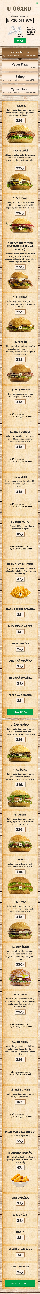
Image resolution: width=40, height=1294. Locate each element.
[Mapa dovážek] (21, 31)
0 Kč (20, 40)
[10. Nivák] (20, 930)
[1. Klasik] (20, 133)
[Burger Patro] (20, 547)
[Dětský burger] (20, 1115)
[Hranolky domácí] (20, 1181)
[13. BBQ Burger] (20, 415)
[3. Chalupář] (20, 181)
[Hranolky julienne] (20, 592)
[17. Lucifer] (20, 505)
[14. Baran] (20, 1025)
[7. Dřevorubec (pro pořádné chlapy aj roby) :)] (20, 280)
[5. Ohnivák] (20, 226)
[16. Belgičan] (20, 1072)
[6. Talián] (20, 842)
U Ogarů (20, 4)
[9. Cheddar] (20, 325)
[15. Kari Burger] (20, 460)
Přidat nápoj (20, 712)
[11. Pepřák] (20, 372)
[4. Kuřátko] (20, 797)
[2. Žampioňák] (20, 752)
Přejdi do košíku (20, 1283)
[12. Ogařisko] (20, 977)
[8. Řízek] (20, 885)
